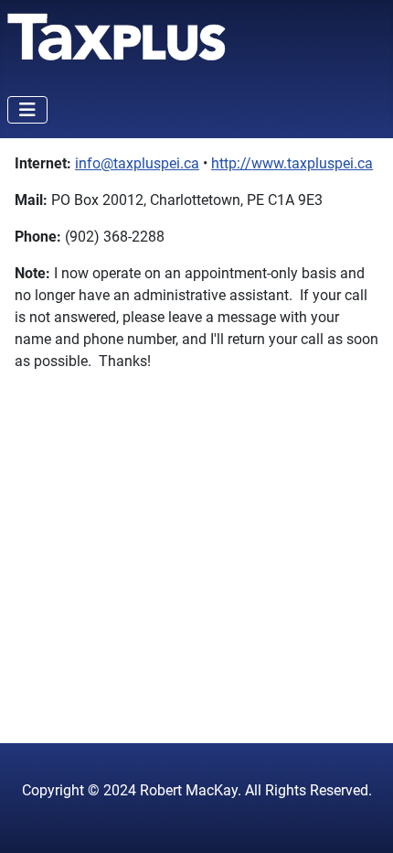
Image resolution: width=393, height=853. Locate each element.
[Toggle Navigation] (27, 110)
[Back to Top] (361, 819)
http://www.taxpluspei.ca (292, 163)
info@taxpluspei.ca (137, 163)
